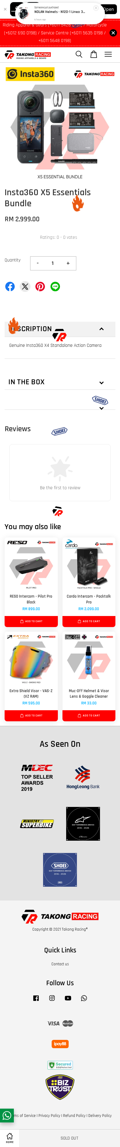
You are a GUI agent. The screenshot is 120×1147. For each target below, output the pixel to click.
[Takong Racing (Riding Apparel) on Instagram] (52, 1001)
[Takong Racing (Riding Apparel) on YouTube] (68, 1001)
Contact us (60, 964)
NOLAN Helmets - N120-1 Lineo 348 (60, 12)
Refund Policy (74, 1115)
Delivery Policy (100, 1115)
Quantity (13, 260)
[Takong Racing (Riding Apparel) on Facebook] (36, 1001)
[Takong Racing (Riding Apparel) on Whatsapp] (84, 1001)
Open (108, 9)
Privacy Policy (49, 1115)
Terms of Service (22, 1115)
